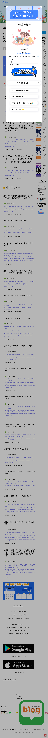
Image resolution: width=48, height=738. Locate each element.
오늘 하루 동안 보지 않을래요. (16, 114)
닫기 (39, 124)
